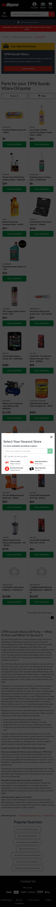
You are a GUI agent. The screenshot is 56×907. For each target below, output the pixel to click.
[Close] (51, 437)
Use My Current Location (17, 456)
